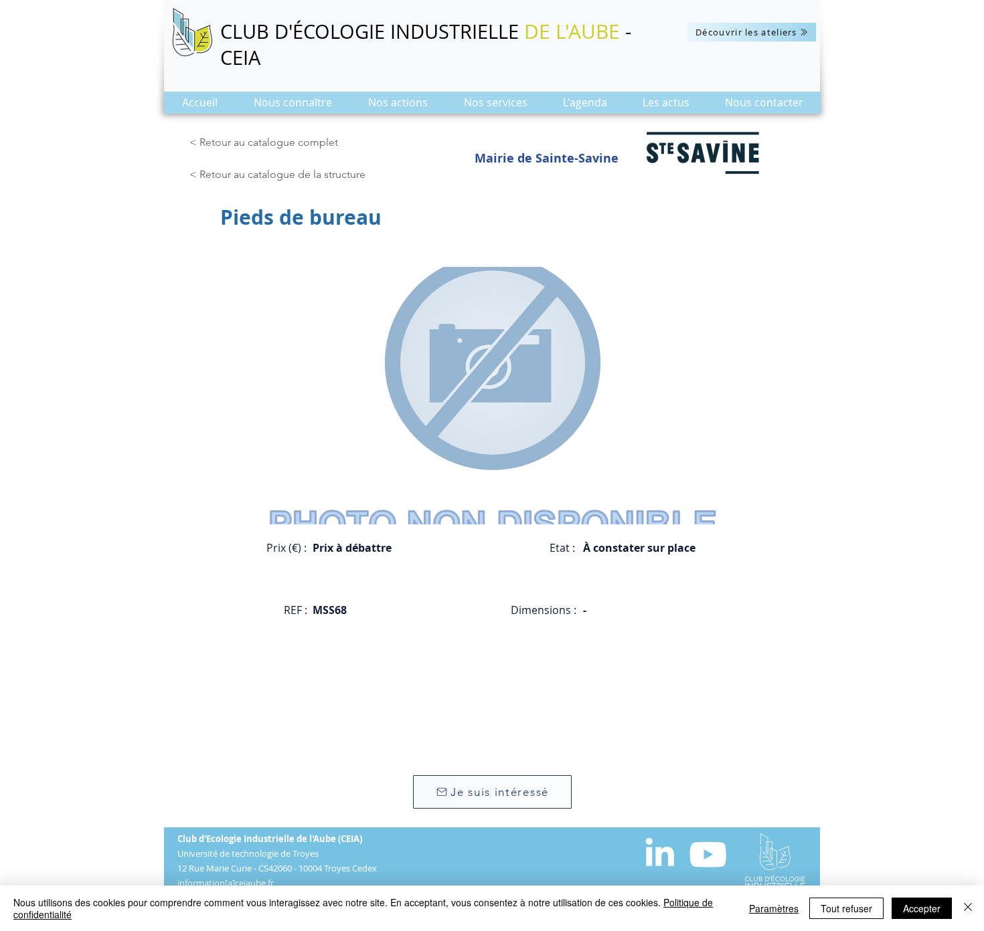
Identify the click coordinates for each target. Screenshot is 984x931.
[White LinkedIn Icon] (659, 851)
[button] (293, 107)
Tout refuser (846, 908)
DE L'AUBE (572, 31)
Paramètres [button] (774, 908)
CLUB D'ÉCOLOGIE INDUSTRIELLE (372, 31)
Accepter (921, 908)
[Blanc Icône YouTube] (707, 854)
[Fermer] (968, 908)
